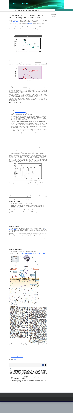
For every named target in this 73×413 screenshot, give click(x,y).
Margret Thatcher (15, 21)
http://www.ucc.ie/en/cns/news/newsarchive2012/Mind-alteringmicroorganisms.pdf (33, 253)
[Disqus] (28, 379)
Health (15, 359)
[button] (38, 10)
